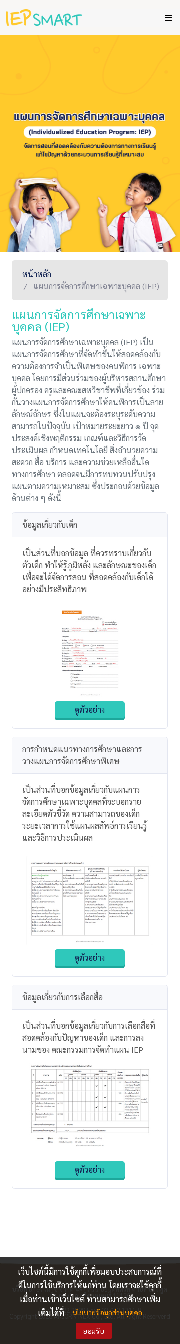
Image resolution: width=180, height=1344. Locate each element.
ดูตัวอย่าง (90, 709)
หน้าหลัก (37, 274)
